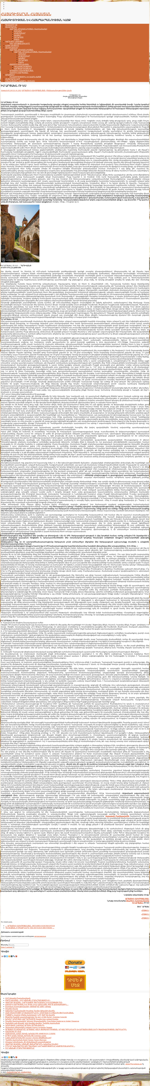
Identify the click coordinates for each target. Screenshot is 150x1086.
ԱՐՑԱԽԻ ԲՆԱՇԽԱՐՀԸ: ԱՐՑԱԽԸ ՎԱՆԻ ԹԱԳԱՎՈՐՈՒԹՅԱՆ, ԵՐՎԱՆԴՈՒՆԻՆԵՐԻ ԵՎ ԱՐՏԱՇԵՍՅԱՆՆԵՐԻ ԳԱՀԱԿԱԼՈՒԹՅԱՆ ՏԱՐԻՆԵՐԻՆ (66, 1029)
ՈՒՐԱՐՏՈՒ (19, 37)
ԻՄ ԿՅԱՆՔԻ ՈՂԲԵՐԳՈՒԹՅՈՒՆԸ (19, 1048)
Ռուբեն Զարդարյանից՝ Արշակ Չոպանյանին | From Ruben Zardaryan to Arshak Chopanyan (42, 1021)
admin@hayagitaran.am (133, 1064)
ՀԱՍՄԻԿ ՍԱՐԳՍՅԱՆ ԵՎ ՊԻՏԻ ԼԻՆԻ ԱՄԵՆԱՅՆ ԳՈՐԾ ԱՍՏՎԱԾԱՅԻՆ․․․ (37, 1004)
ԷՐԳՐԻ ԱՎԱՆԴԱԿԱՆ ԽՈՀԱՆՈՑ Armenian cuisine (25, 1036)
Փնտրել (4, 945)
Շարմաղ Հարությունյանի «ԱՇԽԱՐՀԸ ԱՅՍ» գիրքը (28, 1006)
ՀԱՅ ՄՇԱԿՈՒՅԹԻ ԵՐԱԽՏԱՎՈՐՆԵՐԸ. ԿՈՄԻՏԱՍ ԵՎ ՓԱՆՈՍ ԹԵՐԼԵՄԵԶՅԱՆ (39, 1013)
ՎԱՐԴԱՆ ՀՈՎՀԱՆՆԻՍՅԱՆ (21, 50)
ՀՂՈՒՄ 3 (145, 918)
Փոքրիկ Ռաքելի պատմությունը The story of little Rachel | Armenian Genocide (36, 1017)
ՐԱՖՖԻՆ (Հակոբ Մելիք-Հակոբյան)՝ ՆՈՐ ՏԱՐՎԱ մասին (30, 1015)
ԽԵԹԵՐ (17, 35)
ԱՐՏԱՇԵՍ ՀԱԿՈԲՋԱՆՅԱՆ (21, 71)
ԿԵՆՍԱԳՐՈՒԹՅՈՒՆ (23, 66)
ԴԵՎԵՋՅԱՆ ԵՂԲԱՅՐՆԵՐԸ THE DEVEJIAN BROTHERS (29, 928)
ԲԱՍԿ (16, 39)
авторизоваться (40, 936)
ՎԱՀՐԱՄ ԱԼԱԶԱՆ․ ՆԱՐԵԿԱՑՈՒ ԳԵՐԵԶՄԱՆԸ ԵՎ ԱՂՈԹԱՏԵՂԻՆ (33, 1002)
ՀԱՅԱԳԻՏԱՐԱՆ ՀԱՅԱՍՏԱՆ (26, 14)
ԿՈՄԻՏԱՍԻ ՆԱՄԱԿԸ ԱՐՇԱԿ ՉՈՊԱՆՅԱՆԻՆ (24, 1025)
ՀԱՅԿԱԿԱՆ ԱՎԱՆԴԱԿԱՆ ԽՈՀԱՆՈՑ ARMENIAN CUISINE (30, 1034)
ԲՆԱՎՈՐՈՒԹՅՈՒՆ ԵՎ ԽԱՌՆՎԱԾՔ (25, 77)
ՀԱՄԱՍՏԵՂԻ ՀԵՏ (13, 1031)
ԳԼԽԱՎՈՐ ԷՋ (11, 25)
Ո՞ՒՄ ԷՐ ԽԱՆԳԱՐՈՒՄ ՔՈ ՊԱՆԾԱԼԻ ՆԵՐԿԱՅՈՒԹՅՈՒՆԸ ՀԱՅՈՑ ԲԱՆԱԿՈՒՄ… (40, 1046)
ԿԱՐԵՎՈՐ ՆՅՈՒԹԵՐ (14, 41)
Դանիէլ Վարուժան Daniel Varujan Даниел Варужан (25, 1040)
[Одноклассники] (9, 956)
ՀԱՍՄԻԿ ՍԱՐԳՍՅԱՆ (19, 73)
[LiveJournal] (14, 956)
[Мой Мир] (12, 956)
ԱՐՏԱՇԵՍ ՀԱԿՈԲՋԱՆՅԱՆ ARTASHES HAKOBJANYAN (30, 926)
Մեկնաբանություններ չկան (59, 90)
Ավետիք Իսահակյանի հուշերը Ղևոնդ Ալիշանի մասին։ (30, 1011)
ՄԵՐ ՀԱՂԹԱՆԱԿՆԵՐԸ (20, 43)
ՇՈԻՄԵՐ (18, 31)
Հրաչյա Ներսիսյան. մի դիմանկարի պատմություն (28, 1042)
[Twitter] (7, 956)
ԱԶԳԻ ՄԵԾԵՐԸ (12, 46)
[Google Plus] (16, 956)
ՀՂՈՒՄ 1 (145, 910)
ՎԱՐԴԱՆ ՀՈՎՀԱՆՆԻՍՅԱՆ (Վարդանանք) (28, 29)
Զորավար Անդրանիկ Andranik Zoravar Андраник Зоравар (28, 1027)
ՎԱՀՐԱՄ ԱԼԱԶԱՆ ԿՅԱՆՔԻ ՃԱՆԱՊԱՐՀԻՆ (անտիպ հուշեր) (31, 1044)
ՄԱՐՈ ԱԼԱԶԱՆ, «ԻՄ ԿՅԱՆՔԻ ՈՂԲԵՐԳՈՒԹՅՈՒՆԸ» (27, 1000)
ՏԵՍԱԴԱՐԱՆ (11, 27)
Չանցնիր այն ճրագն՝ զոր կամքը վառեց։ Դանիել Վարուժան (32, 1023)
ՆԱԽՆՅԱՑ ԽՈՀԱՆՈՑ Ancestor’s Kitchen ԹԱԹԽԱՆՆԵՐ (28, 1038)
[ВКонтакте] (5, 956)
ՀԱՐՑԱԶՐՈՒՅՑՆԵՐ (23, 68)
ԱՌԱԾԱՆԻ (10, 75)
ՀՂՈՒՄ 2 (145, 914)
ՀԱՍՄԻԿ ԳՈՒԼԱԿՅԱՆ (19, 64)
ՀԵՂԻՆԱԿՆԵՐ (11, 48)
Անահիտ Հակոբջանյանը (137, 901)
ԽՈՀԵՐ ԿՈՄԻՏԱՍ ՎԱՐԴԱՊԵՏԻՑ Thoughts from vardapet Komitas (31, 1019)
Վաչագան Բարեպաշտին (117, 816)
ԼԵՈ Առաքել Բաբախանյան (17, 998)
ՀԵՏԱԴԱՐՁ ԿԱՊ (12, 79)
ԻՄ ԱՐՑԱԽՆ (137, 903)
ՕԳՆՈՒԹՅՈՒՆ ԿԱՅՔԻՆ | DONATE (20, 81)
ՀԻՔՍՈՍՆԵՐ (20, 33)
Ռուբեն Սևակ (11, 1009)
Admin (3, 90)
